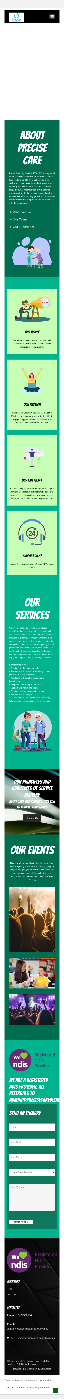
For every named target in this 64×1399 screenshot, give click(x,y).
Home (9, 1289)
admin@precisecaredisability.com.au (27, 1328)
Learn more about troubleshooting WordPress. (28, 1387)
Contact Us (32, 818)
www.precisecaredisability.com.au (37, 1337)
